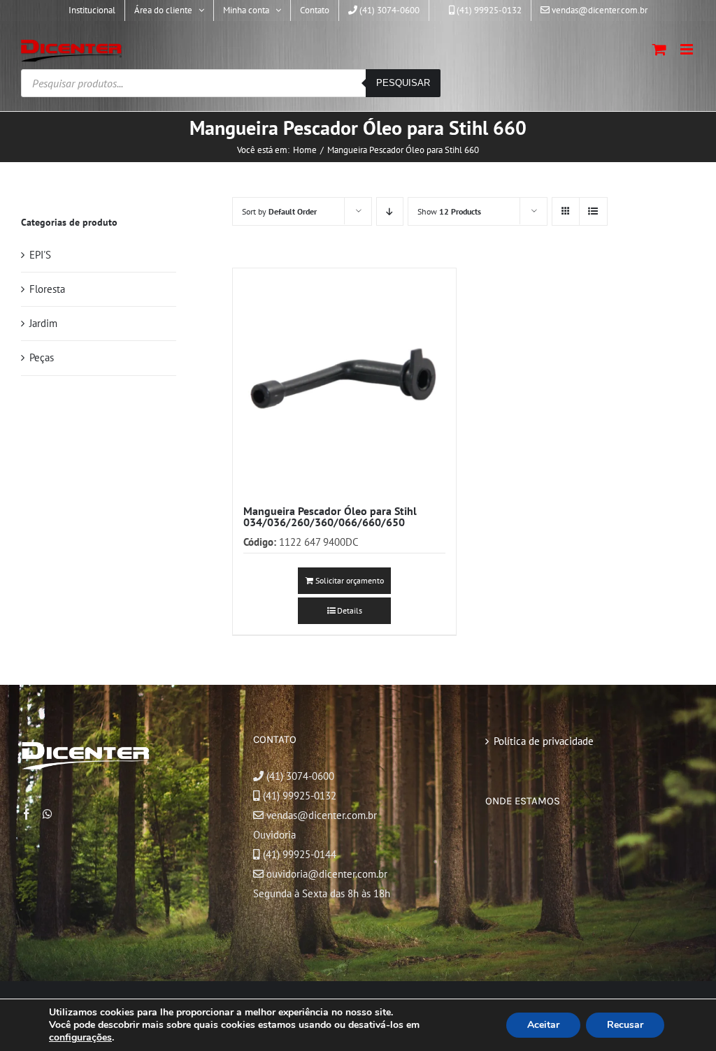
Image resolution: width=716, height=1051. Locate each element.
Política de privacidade (544, 741)
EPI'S (40, 254)
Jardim (43, 323)
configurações (80, 1037)
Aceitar (543, 1024)
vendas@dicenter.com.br (320, 815)
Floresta (47, 289)
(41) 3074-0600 (299, 776)
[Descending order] (389, 211)
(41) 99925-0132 (299, 795)
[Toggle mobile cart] (659, 49)
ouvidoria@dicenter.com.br (325, 873)
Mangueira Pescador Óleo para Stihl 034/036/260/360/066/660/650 (330, 516)
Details (349, 610)
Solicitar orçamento (349, 580)
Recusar (625, 1024)
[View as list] (593, 211)
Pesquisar (403, 83)
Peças (41, 357)
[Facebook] (26, 814)
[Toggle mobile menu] (687, 49)
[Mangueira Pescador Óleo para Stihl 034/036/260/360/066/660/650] (344, 379)
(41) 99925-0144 (299, 854)
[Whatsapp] (47, 814)
